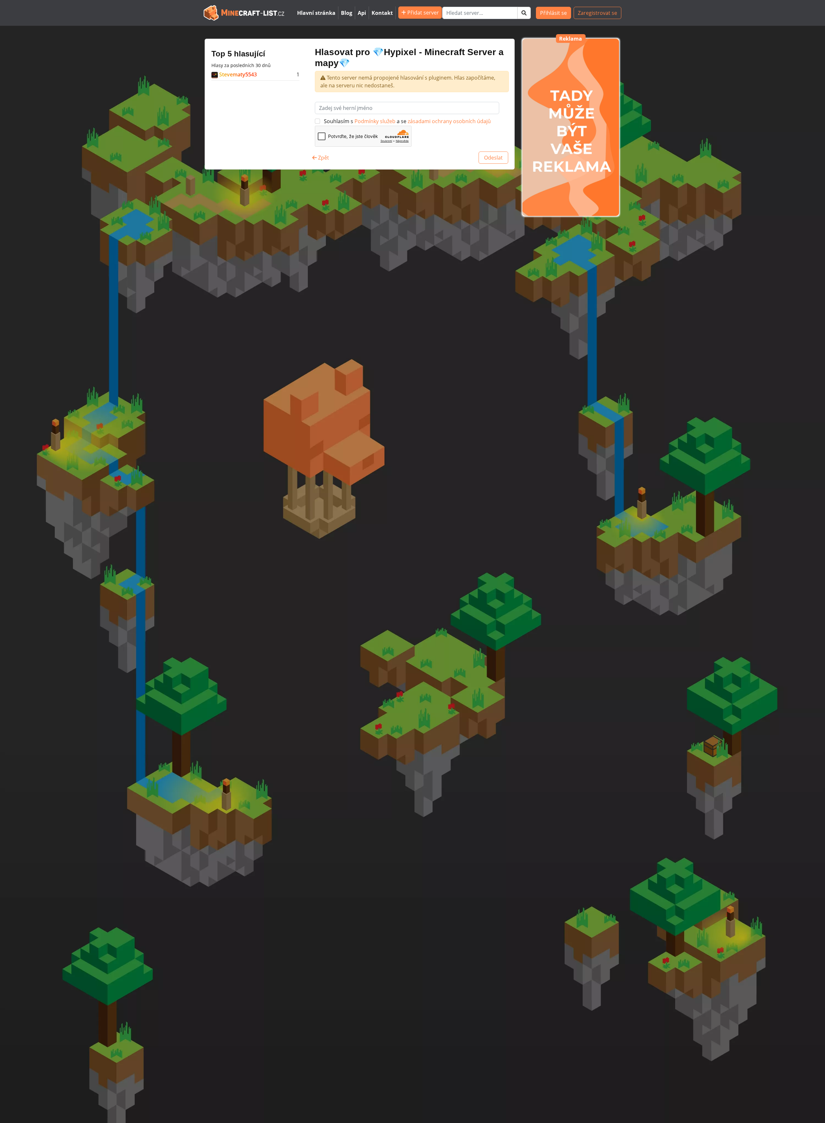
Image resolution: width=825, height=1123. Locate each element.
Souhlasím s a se (407, 121)
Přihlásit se (553, 12)
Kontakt (382, 12)
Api (362, 12)
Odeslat (493, 157)
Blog (346, 12)
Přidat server (422, 12)
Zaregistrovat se (597, 12)
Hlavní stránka (316, 12)
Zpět (323, 157)
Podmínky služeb (375, 121)
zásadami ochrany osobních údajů (449, 121)
